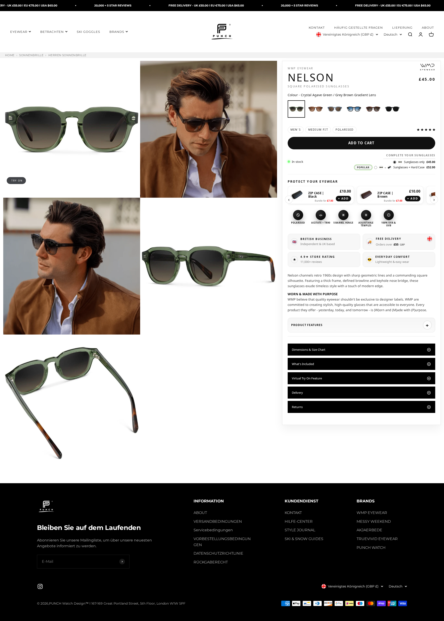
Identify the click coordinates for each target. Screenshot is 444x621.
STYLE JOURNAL (300, 530)
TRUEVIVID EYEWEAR (377, 539)
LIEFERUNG (402, 27)
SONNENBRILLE (31, 55)
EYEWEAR (18, 31)
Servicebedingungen (213, 530)
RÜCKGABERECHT (211, 562)
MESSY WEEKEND (374, 521)
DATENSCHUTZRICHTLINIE (218, 553)
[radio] (296, 109)
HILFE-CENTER (299, 521)
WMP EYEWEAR (372, 512)
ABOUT (428, 27)
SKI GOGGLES (88, 31)
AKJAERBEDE (369, 530)
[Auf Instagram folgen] (40, 586)
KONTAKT (317, 27)
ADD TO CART (361, 143)
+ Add (343, 198)
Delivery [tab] (297, 392)
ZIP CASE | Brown (385, 194)
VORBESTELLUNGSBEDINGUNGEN (222, 542)
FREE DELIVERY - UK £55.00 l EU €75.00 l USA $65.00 (159, 5)
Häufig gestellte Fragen (358, 27)
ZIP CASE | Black (316, 194)
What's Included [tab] (303, 364)
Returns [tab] (297, 407)
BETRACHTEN (52, 31)
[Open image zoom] (71, 129)
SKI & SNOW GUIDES (304, 539)
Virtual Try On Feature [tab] (307, 378)
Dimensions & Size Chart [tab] (308, 349)
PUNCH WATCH (371, 547)
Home (10, 55)
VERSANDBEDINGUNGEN (218, 521)
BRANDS (116, 31)
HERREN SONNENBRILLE (67, 55)
